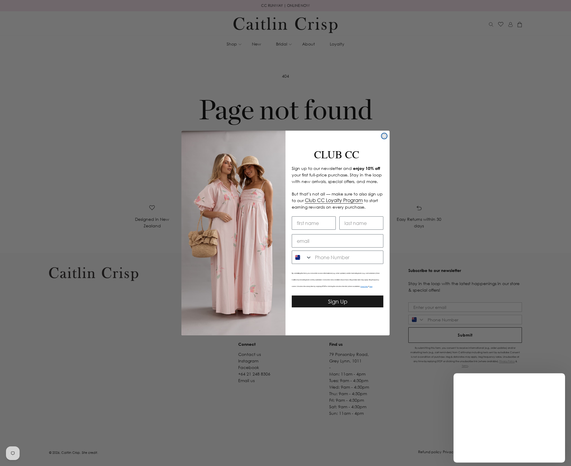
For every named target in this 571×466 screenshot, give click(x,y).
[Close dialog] (384, 136)
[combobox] (302, 257)
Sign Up (337, 301)
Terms (370, 286)
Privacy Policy (364, 286)
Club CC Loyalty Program (334, 200)
